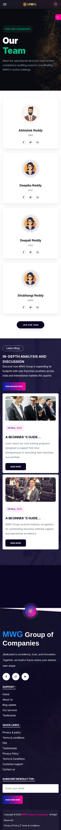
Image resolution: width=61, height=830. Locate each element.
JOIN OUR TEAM (30, 325)
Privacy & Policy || (12, 825)
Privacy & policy (12, 732)
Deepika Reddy (31, 185)
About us (8, 699)
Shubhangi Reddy (31, 295)
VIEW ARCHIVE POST (14, 386)
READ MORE (15, 466)
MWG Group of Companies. (35, 814)
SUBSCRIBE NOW (12, 799)
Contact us (9, 769)
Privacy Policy (11, 753)
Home (6, 694)
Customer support (13, 764)
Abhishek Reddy (31, 130)
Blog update (9, 704)
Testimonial (9, 715)
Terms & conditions (13, 737)
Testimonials (10, 748)
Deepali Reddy (30, 240)
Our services (10, 710)
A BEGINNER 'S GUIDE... (23, 437)
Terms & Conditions (14, 758)
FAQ (5, 743)
